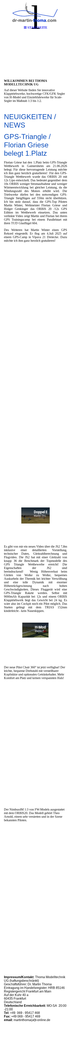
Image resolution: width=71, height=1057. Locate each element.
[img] (35, 12)
